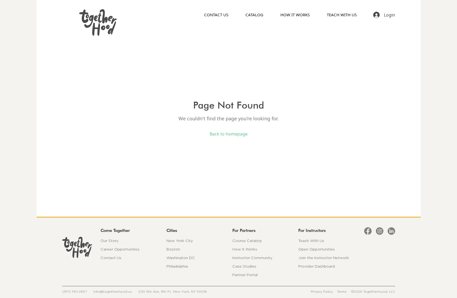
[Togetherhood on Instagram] (379, 231)
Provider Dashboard (316, 266)
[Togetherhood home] (77, 247)
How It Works (244, 249)
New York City (179, 241)
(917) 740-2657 (74, 291)
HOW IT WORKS (295, 14)
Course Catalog (246, 241)
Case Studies (244, 266)
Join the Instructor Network (323, 258)
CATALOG (254, 14)
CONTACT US (216, 14)
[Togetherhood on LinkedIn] (391, 231)
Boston (173, 249)
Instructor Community (252, 258)
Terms (342, 291)
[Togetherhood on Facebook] (368, 231)
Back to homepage (229, 134)
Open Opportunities (316, 249)
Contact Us (111, 258)
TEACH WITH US (342, 14)
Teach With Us (311, 241)
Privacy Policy (322, 291)
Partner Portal (245, 275)
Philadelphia (177, 266)
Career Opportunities (120, 249)
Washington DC (180, 258)
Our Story (109, 241)
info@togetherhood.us (112, 291)
